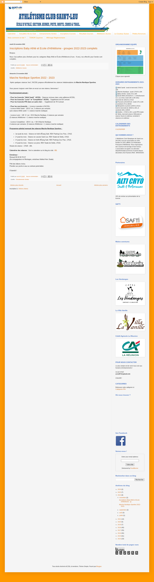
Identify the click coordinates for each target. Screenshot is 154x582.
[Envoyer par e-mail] (42, 65)
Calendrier (12, 34)
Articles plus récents (16, 185)
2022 (119, 495)
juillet (121, 515)
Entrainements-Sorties (48, 34)
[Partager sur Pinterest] (51, 65)
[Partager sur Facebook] (49, 65)
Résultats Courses (86, 34)
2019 (119, 524)
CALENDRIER (120, 129)
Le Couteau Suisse (121, 34)
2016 (119, 533)
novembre (122, 497)
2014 (119, 539)
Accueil (58, 185)
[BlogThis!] (44, 65)
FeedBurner (134, 468)
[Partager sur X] (47, 65)
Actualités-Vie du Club (27, 34)
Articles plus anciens (101, 185)
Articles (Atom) (23, 189)
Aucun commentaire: (32, 65)
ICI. (56, 150)
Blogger (98, 566)
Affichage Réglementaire (55, 38)
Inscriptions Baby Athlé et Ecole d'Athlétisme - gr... (129, 501)
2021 (119, 519)
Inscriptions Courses (68, 34)
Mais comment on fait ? (17, 38)
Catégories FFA (121, 389)
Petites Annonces (139, 34)
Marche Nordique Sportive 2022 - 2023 (32, 77)
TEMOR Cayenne (36, 38)
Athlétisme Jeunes (104, 34)
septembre (123, 510)
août (121, 513)
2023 (119, 492)
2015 (119, 536)
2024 (119, 489)
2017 (119, 530)
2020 (119, 522)
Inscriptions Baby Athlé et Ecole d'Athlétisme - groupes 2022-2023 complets (53, 48)
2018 (119, 527)
